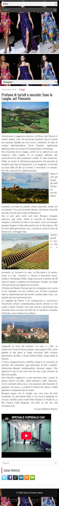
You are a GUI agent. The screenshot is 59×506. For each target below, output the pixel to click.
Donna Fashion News (33, 493)
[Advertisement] (29, 47)
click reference (45, 501)
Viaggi (22, 90)
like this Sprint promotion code (27, 501)
